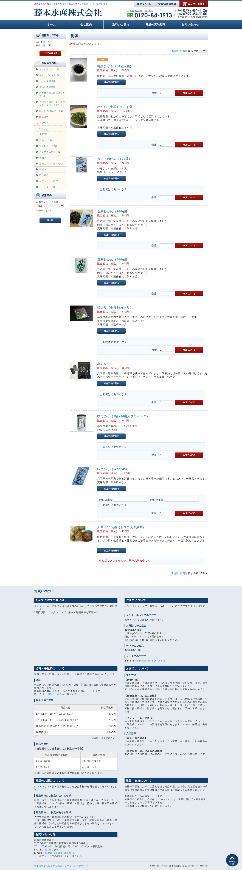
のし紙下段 (157, 499)
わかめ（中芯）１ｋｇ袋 (115, 107)
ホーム (51, 24)
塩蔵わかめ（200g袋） (113, 211)
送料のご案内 (121, 24)
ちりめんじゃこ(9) (49, 69)
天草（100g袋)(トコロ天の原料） (121, 527)
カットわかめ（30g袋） (114, 158)
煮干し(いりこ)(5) (48, 146)
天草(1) (43, 134)
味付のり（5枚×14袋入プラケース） (123, 416)
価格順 (175, 51)
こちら (78, 856)
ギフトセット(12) (48, 181)
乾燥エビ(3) (45, 140)
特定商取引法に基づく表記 (48, 865)
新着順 (184, 51)
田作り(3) (44, 175)
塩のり (102, 364)
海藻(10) (44, 117)
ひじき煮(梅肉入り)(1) (51, 111)
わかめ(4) (44, 122)
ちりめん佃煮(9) (48, 81)
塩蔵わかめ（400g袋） (113, 259)
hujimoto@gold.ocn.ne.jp (150, 660)
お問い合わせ (190, 24)
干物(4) (43, 158)
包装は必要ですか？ (115, 189)
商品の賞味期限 (156, 24)
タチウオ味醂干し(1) (50, 152)
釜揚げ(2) (44, 169)
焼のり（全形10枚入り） (115, 307)
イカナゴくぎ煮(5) (49, 75)
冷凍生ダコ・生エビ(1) (51, 163)
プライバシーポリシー (76, 865)
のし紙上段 (106, 499)
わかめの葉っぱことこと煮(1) (52, 94)
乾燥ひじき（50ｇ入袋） (115, 66)
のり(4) (43, 128)
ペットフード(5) (48, 187)
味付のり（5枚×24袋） (113, 469)
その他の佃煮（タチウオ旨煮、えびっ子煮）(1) (52, 103)
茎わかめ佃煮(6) (48, 87)
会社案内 (86, 24)
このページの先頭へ (232, 860)
